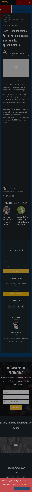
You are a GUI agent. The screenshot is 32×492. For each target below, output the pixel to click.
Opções (7, 489)
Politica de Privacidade (22, 484)
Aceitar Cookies (22, 489)
